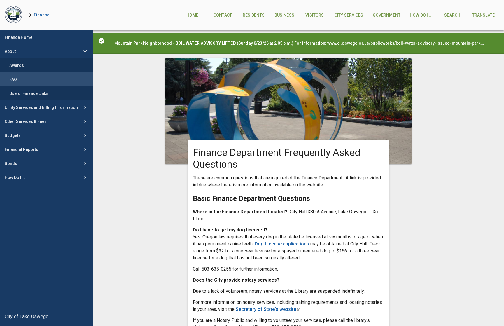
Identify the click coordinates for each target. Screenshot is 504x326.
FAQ (13, 79)
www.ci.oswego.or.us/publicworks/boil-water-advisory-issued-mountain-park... (405, 43)
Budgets (13, 135)
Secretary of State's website (268, 309)
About (10, 51)
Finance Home (18, 37)
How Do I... (15, 177)
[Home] (13, 15)
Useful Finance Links (28, 93)
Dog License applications (282, 244)
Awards (16, 65)
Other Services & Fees (26, 121)
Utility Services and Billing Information (41, 107)
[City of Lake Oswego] (46, 317)
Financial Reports (21, 149)
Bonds (11, 163)
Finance (41, 15)
